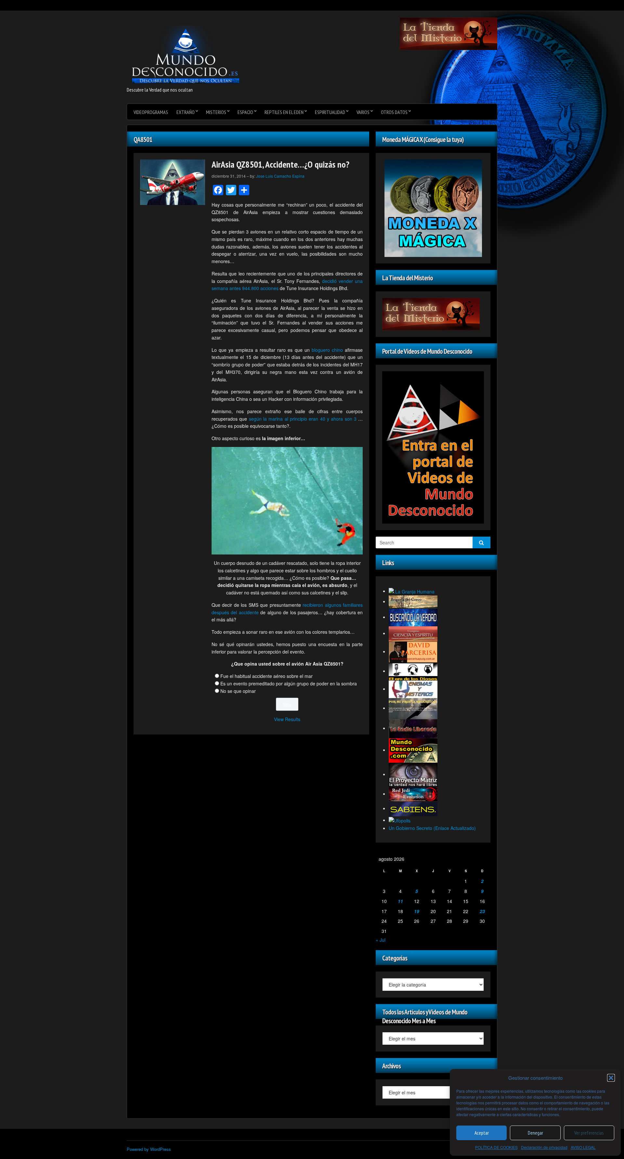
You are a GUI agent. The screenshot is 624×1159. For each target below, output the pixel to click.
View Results (287, 719)
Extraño (185, 112)
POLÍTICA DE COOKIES (496, 1147)
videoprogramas (151, 112)
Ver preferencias (589, 1133)
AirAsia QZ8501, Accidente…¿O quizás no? (280, 164)
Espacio (245, 112)
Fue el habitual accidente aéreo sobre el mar (266, 676)
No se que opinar (238, 691)
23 (482, 911)
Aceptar (481, 1133)
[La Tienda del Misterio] (448, 33)
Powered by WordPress (149, 1149)
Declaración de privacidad (544, 1147)
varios (363, 112)
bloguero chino (327, 350)
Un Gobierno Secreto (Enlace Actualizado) (432, 828)
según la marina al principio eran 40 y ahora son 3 (303, 418)
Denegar (535, 1133)
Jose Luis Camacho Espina (280, 176)
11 (400, 901)
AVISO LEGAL (583, 1147)
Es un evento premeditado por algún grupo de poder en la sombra (288, 683)
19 (416, 911)
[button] (611, 1078)
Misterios (216, 112)
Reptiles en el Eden (284, 112)
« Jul (380, 939)
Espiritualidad (330, 112)
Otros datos (394, 112)
